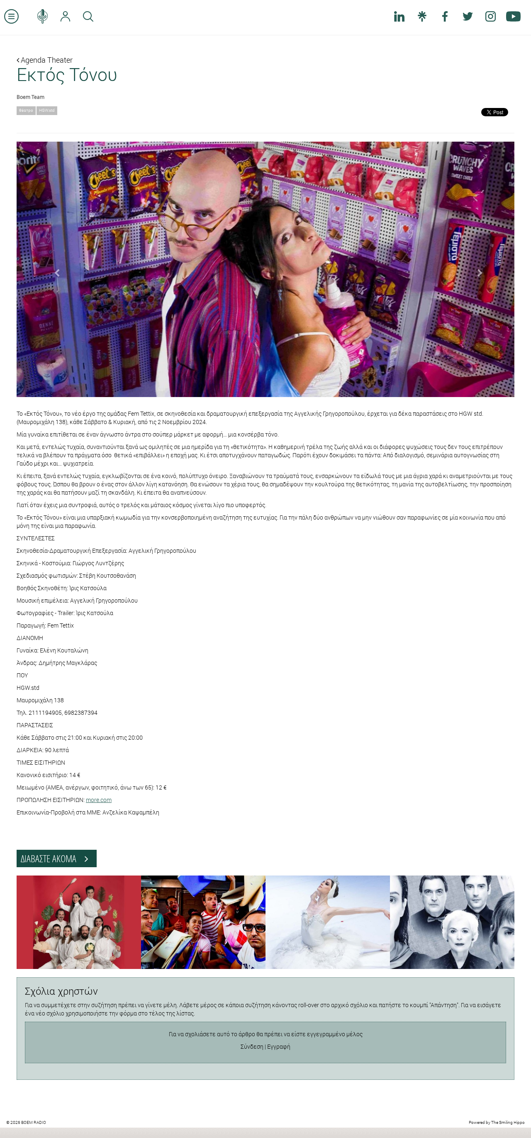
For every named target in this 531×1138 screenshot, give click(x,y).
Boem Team (30, 96)
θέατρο (26, 110)
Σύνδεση (252, 1046)
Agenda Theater (46, 60)
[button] (54, 269)
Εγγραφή (278, 1046)
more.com (99, 800)
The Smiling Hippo (508, 1122)
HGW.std (47, 110)
